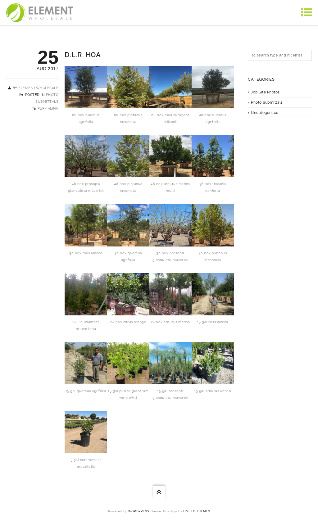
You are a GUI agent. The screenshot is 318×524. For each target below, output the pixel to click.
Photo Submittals (267, 102)
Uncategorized (265, 113)
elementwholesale (38, 88)
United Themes (196, 511)
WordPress (138, 511)
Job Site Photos (265, 92)
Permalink (48, 108)
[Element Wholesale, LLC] (39, 12)
